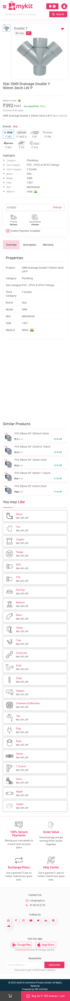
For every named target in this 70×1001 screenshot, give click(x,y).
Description (29, 244)
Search (60, 14)
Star (15, 126)
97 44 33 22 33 (37, 905)
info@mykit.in (37, 900)
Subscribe (54, 965)
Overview (11, 244)
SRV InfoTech (41, 989)
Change (57, 207)
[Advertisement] (35, 380)
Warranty (48, 244)
